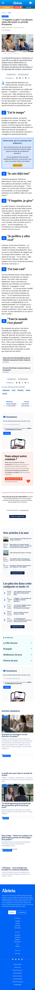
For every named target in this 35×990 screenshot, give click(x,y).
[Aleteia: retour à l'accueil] (17, 2)
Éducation (20, 390)
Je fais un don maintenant (12, 479)
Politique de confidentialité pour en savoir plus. (18, 429)
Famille (9, 12)
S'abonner (12, 912)
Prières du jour (10, 660)
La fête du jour (10, 643)
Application (17, 937)
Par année (17, 953)
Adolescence (6, 390)
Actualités (17, 921)
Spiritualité (17, 925)
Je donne (16, 7)
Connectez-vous (24, 510)
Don (17, 944)
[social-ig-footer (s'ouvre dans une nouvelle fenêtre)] (22, 959)
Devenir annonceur (17, 976)
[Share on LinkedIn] (20, 78)
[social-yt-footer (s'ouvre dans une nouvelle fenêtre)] (13, 959)
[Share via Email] (25, 78)
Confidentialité (17, 984)
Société (5, 717)
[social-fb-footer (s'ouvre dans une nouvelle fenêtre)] (16, 959)
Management (6, 756)
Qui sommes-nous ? (18, 970)
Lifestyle (4, 12)
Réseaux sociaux (7, 850)
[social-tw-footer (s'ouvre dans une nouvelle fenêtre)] (19, 959)
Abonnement (17, 942)
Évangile (7, 649)
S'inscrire (7, 433)
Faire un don (17, 165)
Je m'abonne (6, 7)
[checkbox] (3, 428)
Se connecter (21, 912)
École (13, 390)
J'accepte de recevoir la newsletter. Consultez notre (18, 429)
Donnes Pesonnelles (17, 982)
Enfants (28, 390)
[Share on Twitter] (22, 78)
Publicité (17, 946)
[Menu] (6, 3)
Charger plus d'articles (17, 573)
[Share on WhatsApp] (28, 78)
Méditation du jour (12, 655)
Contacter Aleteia (17, 979)
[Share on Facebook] (17, 78)
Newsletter (17, 935)
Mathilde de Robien (19, 27)
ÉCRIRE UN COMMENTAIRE (17, 516)
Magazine (17, 939)
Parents (5, 393)
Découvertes (17, 928)
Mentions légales (17, 973)
